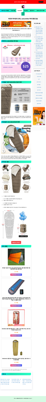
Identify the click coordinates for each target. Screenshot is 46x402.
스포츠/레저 (19, 10)
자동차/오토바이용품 (40, 10)
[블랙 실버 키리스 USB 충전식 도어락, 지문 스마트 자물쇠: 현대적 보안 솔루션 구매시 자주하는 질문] (5, 376)
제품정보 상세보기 (16, 242)
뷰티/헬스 (39, 84)
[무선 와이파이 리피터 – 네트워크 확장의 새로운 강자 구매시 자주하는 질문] (16, 376)
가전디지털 (13, 10)
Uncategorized (39, 73)
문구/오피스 (39, 82)
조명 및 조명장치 (39, 95)
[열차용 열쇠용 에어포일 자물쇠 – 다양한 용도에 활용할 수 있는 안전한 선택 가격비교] (27, 376)
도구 (39, 79)
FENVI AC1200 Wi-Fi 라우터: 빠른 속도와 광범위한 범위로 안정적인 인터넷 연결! (14, 369)
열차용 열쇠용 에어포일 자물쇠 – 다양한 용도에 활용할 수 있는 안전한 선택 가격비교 (39, 47)
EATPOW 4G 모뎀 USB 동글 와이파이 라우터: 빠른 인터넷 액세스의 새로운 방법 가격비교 (39, 55)
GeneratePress (28, 400)
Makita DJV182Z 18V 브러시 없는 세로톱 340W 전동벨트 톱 (11, 370)
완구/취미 (26, 10)
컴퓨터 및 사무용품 (5, 10)
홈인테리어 (32, 10)
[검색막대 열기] (23, 14)
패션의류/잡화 (38, 100)
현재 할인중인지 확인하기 (16, 274)
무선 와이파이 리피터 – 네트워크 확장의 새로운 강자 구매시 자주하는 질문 (16, 381)
